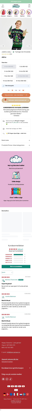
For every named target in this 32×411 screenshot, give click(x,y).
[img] (6, 277)
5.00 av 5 (20, 249)
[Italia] (17, 394)
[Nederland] (21, 394)
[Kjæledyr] (22, 12)
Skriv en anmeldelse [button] (16, 266)
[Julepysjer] (3, 12)
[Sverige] (24, 394)
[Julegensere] (9, 12)
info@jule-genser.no (13, 352)
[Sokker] (28, 12)
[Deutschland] (4, 394)
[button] (6, 54)
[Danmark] (7, 394)
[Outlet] (16, 12)
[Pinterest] (6, 379)
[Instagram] (3, 379)
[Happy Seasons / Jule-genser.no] (16, 6)
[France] (14, 394)
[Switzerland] (27, 394)
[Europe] (11, 394)
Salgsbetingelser (7, 362)
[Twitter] (10, 379)
